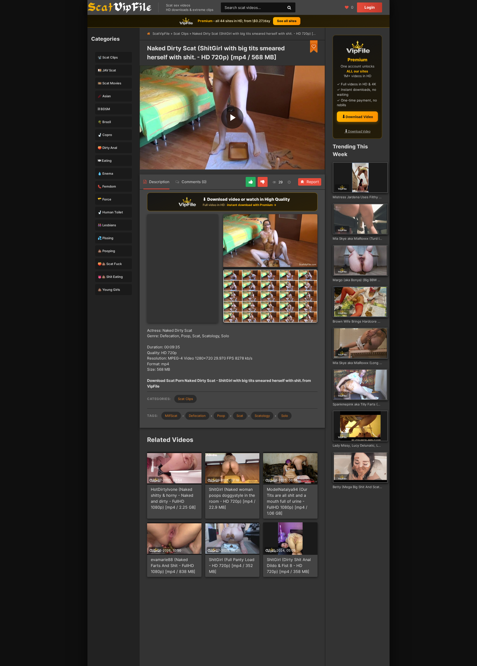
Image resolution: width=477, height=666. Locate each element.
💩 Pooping (106, 251)
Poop (221, 416)
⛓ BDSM (104, 109)
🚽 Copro (105, 135)
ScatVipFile (161, 33)
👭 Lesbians (107, 225)
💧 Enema (105, 173)
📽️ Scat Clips (108, 57)
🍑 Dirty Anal (107, 148)
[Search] (289, 7)
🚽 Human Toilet (110, 212)
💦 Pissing (105, 238)
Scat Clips (181, 33)
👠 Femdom (107, 186)
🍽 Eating (105, 161)
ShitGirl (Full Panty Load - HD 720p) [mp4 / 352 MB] (231, 565)
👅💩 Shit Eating (110, 277)
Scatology (262, 416)
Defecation (197, 416)
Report (313, 181)
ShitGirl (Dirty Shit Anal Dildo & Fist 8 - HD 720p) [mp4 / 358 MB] (289, 565)
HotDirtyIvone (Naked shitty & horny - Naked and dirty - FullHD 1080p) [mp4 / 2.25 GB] (173, 498)
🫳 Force (104, 199)
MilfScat (171, 416)
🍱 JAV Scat (107, 70)
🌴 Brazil (104, 122)
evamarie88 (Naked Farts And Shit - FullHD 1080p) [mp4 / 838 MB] (173, 565)
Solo (284, 416)
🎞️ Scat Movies (109, 83)
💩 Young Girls (109, 290)
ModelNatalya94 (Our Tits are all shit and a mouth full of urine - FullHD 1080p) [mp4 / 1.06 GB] (287, 501)
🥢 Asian (104, 96)
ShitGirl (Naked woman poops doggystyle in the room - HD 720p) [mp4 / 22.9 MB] (232, 498)
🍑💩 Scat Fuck (110, 264)
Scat (240, 416)
